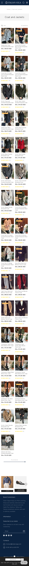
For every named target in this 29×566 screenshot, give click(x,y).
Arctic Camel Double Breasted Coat (7, 416)
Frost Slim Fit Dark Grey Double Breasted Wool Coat (21, 64)
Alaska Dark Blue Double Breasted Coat (7, 118)
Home (8, 9)
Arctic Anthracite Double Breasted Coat (7, 171)
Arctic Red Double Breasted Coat (21, 145)
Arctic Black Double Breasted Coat (7, 145)
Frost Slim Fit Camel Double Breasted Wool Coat (7, 226)
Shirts (8, 491)
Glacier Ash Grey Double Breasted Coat (7, 442)
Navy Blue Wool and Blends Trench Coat (21, 254)
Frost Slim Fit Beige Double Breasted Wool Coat (7, 254)
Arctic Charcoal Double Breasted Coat (7, 91)
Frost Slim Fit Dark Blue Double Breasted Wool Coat (21, 36)
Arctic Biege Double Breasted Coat (7, 198)
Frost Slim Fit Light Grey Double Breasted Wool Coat (7, 64)
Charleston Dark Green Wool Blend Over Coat (21, 335)
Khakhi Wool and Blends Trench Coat (7, 308)
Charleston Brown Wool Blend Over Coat (21, 389)
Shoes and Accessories (21, 490)
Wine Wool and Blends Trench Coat (21, 282)
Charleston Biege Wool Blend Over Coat (7, 363)
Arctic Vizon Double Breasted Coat (21, 171)
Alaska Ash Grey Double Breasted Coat (7, 36)
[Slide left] (3, 484)
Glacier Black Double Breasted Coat (21, 416)
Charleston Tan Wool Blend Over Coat (7, 389)
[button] (2, 2)
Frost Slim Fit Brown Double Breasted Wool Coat (21, 226)
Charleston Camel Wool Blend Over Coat (21, 363)
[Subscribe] (24, 531)
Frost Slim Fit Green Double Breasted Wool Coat (21, 198)
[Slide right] (26, 484)
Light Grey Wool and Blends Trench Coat (7, 282)
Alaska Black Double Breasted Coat (21, 118)
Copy (22, 559)
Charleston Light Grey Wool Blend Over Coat (7, 335)
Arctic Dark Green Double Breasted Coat (21, 91)
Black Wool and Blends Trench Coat (21, 308)
